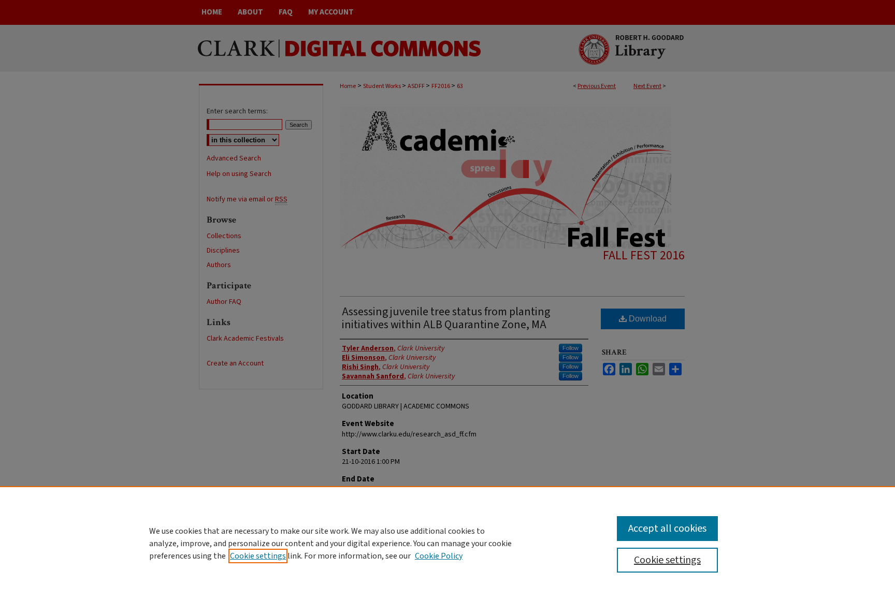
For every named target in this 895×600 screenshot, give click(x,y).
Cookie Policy (439, 556)
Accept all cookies (667, 528)
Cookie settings (258, 556)
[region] (447, 543)
